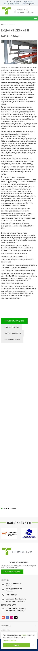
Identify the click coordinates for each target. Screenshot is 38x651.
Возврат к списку (10, 508)
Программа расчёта (28, 4)
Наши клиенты (19, 522)
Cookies (24, 635)
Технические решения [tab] (13, 333)
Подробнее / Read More (9, 640)
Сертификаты (28, 2)
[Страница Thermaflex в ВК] (7, 617)
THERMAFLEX (6, 250)
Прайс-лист (17, 2)
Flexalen (4, 110)
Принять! (16, 645)
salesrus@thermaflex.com (25, 12)
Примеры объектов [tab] (12, 327)
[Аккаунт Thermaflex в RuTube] (16, 617)
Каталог (8, 2)
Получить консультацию (11, 4)
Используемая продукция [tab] (14, 321)
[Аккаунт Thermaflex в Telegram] (11, 617)
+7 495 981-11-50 (22, 10)
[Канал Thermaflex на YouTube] (3, 617)
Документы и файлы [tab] (12, 339)
